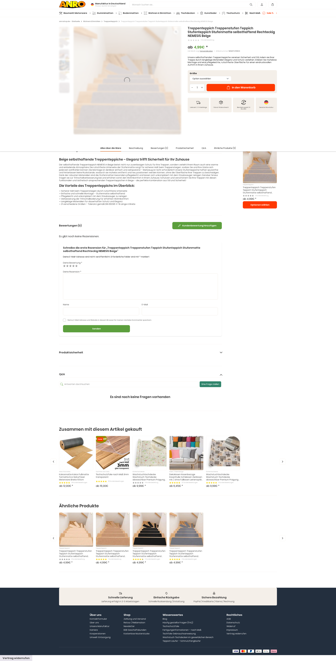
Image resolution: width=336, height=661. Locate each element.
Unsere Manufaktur (99, 626)
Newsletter (129, 626)
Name (66, 304)
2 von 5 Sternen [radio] (67, 266)
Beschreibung (136, 148)
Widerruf (231, 626)
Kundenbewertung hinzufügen (199, 225)
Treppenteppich (111, 21)
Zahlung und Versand (135, 619)
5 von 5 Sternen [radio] (76, 266)
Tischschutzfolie (171, 626)
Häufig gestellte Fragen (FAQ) (178, 622)
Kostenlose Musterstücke (136, 633)
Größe (193, 73)
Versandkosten (206, 51)
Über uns (94, 622)
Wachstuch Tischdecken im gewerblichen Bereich (188, 637)
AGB (229, 619)
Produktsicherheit (185, 148)
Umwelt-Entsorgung (100, 637)
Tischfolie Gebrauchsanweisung (179, 633)
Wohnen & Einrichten (91, 21)
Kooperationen (98, 633)
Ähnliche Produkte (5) (225, 148)
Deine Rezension (72, 271)
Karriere (94, 630)
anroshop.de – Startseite (69, 21)
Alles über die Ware (110, 148)
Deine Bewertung (72, 262)
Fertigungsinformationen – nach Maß (182, 630)
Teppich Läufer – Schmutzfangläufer (182, 641)
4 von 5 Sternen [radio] (73, 266)
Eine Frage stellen (210, 384)
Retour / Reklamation (134, 622)
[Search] (251, 4)
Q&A (204, 148)
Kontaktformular (98, 619)
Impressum (232, 630)
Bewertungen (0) (159, 148)
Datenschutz (233, 622)
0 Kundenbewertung (207, 40)
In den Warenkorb (244, 87)
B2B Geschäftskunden (135, 630)
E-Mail (145, 304)
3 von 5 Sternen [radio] (70, 266)
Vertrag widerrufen (236, 633)
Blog (165, 619)
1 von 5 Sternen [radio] (64, 266)
